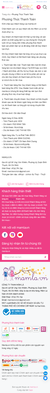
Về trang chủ (7, 370)
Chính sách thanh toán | (23, 376)
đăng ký (12, 199)
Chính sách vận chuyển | (30, 373)
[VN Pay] (36, 329)
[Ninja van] (6, 360)
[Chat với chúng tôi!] (45, 378)
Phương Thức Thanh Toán (19, 19)
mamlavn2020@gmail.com (19, 171)
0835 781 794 (17, 168)
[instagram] (12, 235)
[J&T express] (41, 360)
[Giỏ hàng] (39, 7)
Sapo (31, 390)
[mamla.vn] (25, 7)
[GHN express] (15, 360)
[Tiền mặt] (5, 329)
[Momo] (43, 329)
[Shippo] (24, 360)
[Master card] (28, 329)
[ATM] (13, 329)
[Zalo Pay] (5, 335)
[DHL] (6, 365)
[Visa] (21, 329)
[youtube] (20, 235)
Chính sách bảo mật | (10, 373)
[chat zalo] (45, 373)
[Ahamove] (15, 365)
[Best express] (33, 360)
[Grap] (24, 365)
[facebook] (5, 235)
